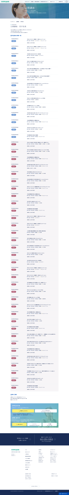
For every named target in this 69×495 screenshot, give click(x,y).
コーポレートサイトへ (34, 486)
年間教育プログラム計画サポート (54, 454)
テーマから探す (40, 454)
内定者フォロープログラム (53, 457)
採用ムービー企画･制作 (28, 477)
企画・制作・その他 (28, 473)
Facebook (12, 455)
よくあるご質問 (27, 462)
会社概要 (26, 469)
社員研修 (40, 449)
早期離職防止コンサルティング (53, 453)
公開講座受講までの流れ (41, 457)
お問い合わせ (27, 467)
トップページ (13, 21)
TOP (26, 449)
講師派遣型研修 (37, 1)
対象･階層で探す (40, 453)
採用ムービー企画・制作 (53, 460)
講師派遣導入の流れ (41, 460)
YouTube (12, 454)
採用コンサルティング (52, 451)
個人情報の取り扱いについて (49, 491)
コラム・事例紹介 (27, 458)
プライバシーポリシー (40, 491)
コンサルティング (52, 449)
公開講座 (32, 1)
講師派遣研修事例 (28, 456)
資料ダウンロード (52, 1)
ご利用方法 (27, 454)
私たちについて (27, 1)
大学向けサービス (54, 473)
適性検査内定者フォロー (44, 1)
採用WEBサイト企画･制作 (28, 478)
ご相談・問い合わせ (64, 493)
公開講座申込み (60, 1)
